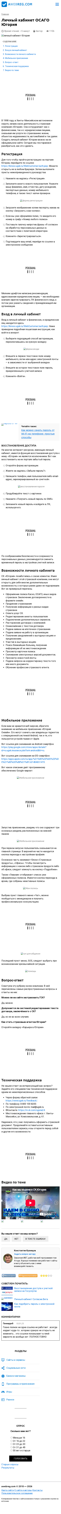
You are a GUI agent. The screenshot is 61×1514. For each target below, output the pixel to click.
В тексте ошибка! (36, 1239)
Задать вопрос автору (24, 1254)
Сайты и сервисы (15, 1359)
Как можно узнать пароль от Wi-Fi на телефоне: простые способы (38, 434)
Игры (9, 1391)
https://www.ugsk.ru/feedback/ (21, 1100)
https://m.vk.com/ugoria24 (31, 1110)
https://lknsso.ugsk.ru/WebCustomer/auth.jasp (24, 166)
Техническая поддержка (17, 66)
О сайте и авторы (23, 1490)
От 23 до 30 (19, 1444)
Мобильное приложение (16, 58)
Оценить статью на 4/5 (49, 1275)
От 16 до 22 (19, 1441)
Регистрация (11, 46)
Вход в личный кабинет (16, 50)
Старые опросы (9, 1464)
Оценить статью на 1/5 (41, 1275)
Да (5, 1239)
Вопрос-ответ (11, 62)
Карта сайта (7, 1490)
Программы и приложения (20, 1383)
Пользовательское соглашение (17, 1493)
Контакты (37, 1490)
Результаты (7, 1467)
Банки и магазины (16, 1375)
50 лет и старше (21, 1450)
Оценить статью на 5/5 (51, 1275)
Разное (10, 1399)
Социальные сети (16, 1367)
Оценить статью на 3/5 (46, 1275)
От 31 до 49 (19, 1447)
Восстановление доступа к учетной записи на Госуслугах (33, 1289)
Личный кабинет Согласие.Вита (31, 1299)
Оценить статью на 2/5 (44, 1275)
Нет (16, 1239)
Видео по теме (12, 70)
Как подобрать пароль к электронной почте (34, 1305)
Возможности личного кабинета (20, 54)
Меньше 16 (19, 1437)
